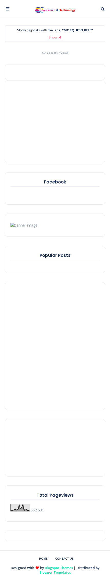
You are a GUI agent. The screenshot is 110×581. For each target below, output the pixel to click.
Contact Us (64, 558)
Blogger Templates (55, 572)
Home (43, 558)
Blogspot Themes (59, 567)
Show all (55, 37)
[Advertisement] (42, 121)
